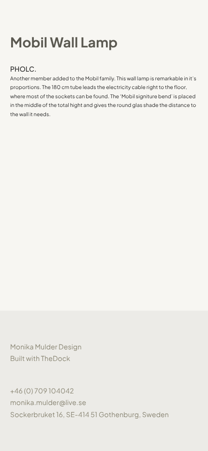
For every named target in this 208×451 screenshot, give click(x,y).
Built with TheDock (40, 358)
